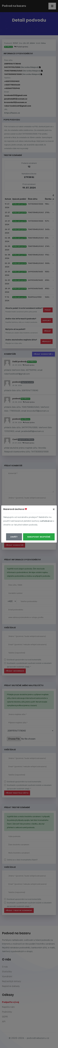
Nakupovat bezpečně (38, 537)
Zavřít (14, 537)
